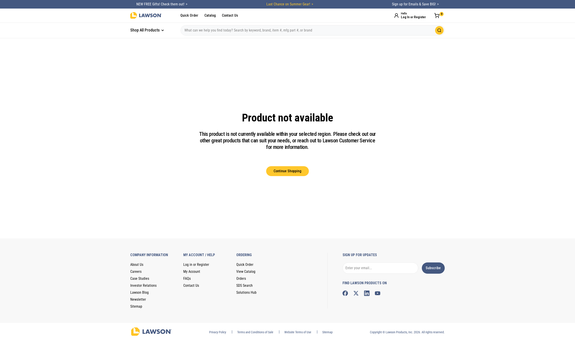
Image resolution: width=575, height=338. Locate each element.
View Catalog (245, 271)
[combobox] (313, 30)
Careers (136, 271)
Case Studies (139, 278)
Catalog (210, 15)
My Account (191, 271)
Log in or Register (196, 264)
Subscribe (433, 268)
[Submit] (439, 30)
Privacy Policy (217, 332)
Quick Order (189, 15)
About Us (136, 264)
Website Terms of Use (297, 332)
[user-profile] (396, 15)
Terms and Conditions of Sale (255, 332)
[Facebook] (345, 293)
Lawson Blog (139, 292)
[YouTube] (377, 293)
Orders (241, 278)
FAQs (187, 278)
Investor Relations (143, 285)
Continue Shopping (287, 171)
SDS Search (244, 285)
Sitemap (136, 306)
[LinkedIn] (366, 293)
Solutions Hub (246, 292)
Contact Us (230, 15)
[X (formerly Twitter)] (356, 293)
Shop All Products (145, 30)
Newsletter (138, 299)
